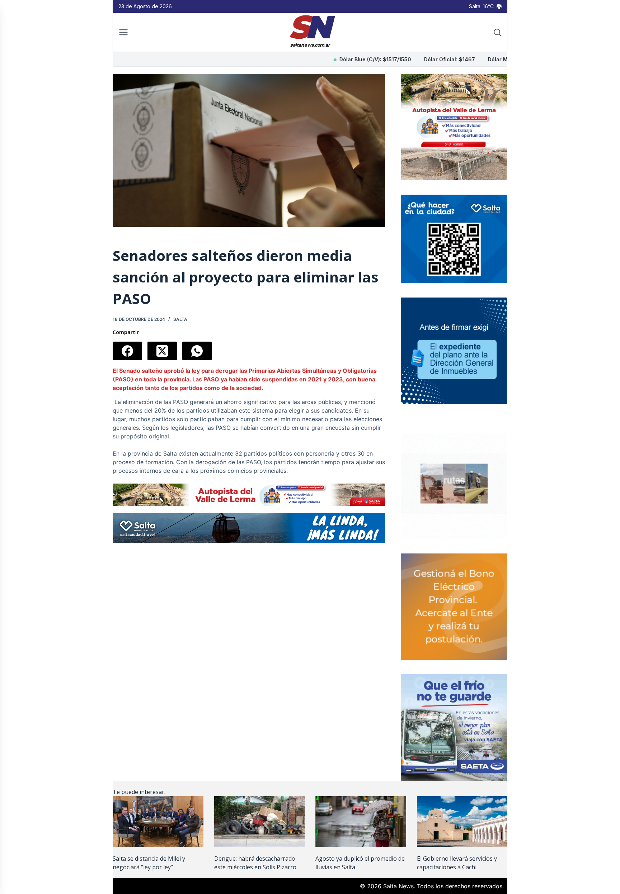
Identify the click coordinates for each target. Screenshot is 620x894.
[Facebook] (127, 351)
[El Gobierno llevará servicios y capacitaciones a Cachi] (462, 821)
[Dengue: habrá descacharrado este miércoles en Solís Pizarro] (259, 821)
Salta (180, 319)
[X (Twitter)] (162, 351)
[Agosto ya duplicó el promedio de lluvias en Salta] (360, 821)
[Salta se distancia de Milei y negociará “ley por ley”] (158, 821)
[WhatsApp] (197, 351)
